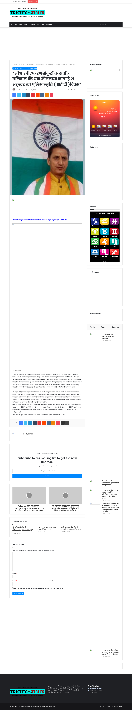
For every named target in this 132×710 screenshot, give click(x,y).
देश (16, 24)
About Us (101, 706)
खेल (38, 24)
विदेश (20, 24)
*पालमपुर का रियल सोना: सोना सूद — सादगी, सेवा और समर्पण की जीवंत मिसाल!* (110, 652)
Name (14, 573)
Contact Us (109, 706)
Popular (92, 327)
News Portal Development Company (44, 706)
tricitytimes (19, 90)
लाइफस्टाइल (49, 24)
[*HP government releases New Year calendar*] (95, 406)
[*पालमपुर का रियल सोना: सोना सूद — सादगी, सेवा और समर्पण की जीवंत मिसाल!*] (95, 652)
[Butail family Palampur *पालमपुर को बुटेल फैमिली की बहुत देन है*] (95, 483)
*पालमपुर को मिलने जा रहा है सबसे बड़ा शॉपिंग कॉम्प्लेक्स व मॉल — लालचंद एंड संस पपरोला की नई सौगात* (110, 494)
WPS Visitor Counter (98, 693)
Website (51, 581)
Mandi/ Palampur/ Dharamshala (28, 68)
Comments (115, 327)
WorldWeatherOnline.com (105, 135)
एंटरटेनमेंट (32, 24)
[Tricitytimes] (27, 12)
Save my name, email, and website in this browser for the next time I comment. (38, 588)
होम (11, 24)
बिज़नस (26, 24)
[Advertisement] (66, 43)
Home (15, 64)
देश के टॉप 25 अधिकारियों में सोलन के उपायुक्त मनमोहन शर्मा (71, 528)
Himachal (21, 64)
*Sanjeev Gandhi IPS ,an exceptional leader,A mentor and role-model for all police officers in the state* (110, 508)
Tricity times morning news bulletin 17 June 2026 (46, 528)
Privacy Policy (118, 706)
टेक (43, 24)
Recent (103, 327)
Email (14, 581)
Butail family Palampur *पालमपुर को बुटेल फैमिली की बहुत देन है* (110, 483)
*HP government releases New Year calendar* (108, 336)
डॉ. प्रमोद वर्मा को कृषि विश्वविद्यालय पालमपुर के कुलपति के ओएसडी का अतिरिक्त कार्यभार (22, 529)
